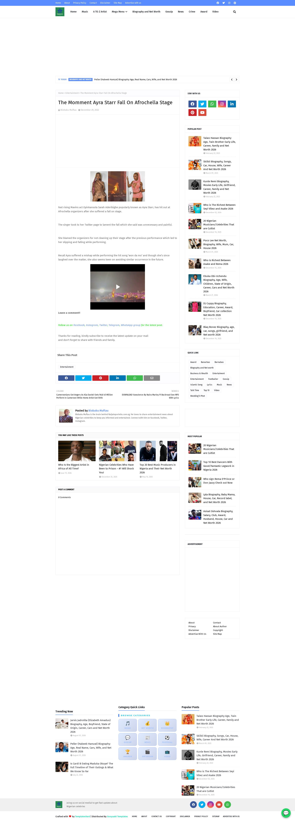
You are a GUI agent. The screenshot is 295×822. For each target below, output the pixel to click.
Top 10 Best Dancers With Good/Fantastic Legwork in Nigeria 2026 (218, 466)
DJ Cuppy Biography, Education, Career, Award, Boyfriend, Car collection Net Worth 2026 (218, 309)
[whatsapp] (212, 104)
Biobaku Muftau (68, 110)
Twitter (103, 325)
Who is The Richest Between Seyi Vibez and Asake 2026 (219, 206)
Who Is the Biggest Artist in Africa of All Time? (73, 466)
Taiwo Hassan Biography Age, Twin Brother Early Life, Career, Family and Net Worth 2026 (219, 143)
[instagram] (229, 3)
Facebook (79, 325)
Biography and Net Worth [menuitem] (146, 11)
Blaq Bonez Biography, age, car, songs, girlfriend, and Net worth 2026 (219, 330)
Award (193, 362)
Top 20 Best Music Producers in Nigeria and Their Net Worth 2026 (158, 468)
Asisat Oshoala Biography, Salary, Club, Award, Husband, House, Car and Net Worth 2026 (218, 517)
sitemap (216, 816)
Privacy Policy (79, 3)
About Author (220, 626)
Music (219, 385)
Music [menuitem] (85, 11)
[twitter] (224, 3)
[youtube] (202, 112)
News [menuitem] (181, 11)
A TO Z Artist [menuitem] (100, 11)
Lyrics (209, 385)
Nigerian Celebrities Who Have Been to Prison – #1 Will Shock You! (116, 468)
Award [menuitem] (203, 11)
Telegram (114, 325)
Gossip (226, 379)
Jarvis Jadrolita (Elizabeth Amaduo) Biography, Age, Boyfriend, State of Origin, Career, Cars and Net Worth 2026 (90, 726)
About (67, 3)
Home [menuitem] (73, 11)
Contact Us (156, 816)
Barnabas (219, 362)
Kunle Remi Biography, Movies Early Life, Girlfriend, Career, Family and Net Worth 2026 (219, 187)
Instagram (92, 325)
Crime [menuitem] (192, 11)
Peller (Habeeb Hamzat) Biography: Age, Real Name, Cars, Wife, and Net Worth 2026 (90, 747)
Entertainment (72, 93)
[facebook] (218, 3)
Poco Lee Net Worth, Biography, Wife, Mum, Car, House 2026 (218, 244)
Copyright (218, 630)
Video (216, 390)
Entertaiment (219, 373)
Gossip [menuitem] (169, 11)
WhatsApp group (131, 325)
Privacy (192, 626)
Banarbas (205, 362)
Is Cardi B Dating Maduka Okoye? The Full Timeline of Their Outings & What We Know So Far (114, 79)
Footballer (213, 379)
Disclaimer (105, 3)
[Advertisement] (147, 47)
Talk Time (194, 390)
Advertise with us (133, 3)
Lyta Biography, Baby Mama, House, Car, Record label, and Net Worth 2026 (219, 498)
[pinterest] (234, 3)
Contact (93, 3)
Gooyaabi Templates (117, 816)
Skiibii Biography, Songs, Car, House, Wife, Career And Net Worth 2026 (217, 165)
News (229, 385)
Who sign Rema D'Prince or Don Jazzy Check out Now (219, 480)
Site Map (118, 3)
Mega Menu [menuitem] (118, 11)
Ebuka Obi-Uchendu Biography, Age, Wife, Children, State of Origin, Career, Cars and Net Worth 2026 (218, 284)
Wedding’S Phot (197, 396)
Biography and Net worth (202, 368)
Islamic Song (196, 385)
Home (58, 3)
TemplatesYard (82, 816)
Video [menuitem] (215, 11)
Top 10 (206, 390)
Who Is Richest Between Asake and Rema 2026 (217, 262)
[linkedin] (232, 104)
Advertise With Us (197, 634)
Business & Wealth (199, 373)
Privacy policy (201, 816)
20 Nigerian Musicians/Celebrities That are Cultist (218, 224)
